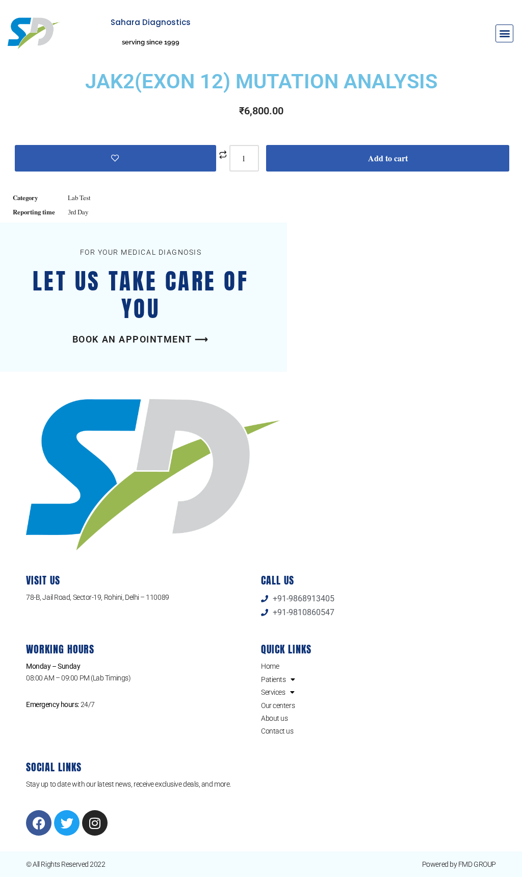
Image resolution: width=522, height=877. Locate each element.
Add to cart (388, 158)
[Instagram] (95, 823)
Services (273, 692)
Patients (273, 679)
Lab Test (79, 197)
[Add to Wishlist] (115, 158)
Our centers (278, 705)
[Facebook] (38, 823)
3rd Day (78, 211)
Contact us (277, 731)
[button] (504, 33)
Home (270, 666)
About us (274, 718)
